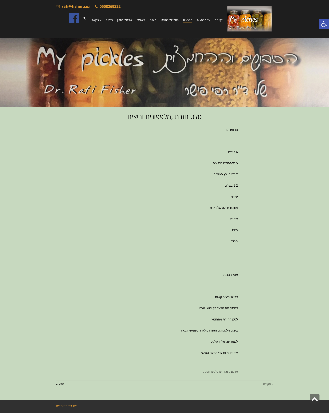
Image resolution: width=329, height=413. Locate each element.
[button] (324, 24)
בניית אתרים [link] (64, 406)
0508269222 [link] (109, 6)
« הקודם (268, 384)
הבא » (60, 384)
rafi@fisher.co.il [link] (76, 6)
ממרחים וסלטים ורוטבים (215, 371)
